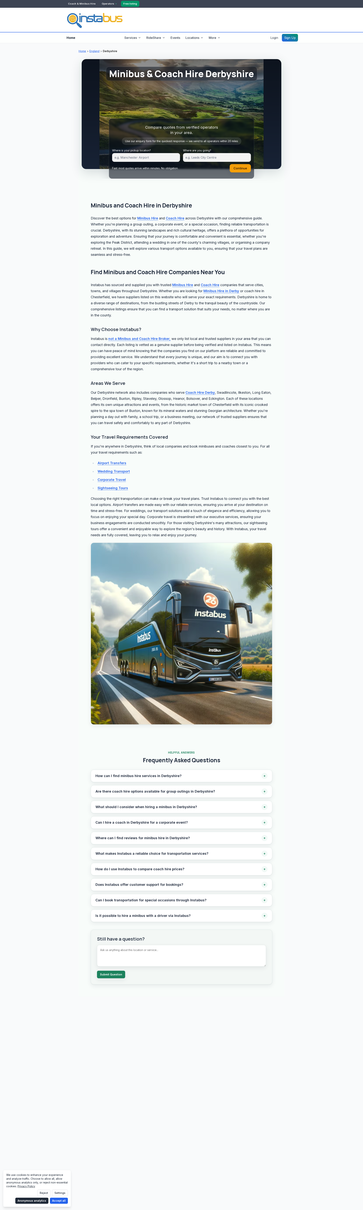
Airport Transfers (112, 463)
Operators (108, 3)
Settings (59, 1192)
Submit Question (111, 974)
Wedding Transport (114, 471)
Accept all (59, 1200)
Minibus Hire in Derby (221, 291)
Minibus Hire (147, 218)
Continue (240, 168)
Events (175, 38)
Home (71, 38)
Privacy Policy (26, 1186)
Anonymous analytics (32, 1200)
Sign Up (290, 38)
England (94, 51)
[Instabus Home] (95, 20)
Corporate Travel (112, 480)
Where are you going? (197, 150)
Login (274, 38)
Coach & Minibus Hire (82, 3)
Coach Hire (175, 218)
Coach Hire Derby (200, 392)
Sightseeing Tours (113, 488)
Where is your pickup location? (131, 150)
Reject (44, 1192)
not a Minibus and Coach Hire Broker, (139, 339)
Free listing (130, 3)
